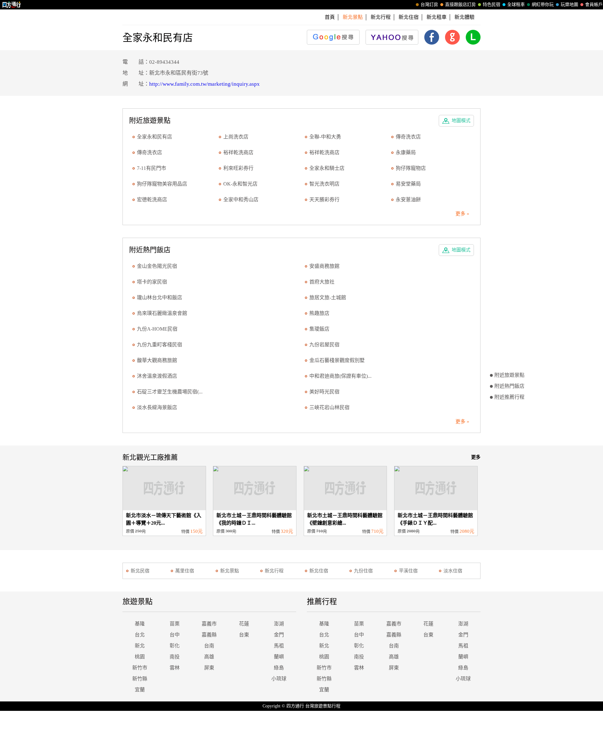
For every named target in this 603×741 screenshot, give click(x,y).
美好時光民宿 (324, 391)
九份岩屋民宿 (324, 344)
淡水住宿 (452, 570)
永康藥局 (406, 152)
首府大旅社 (321, 281)
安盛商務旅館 (324, 266)
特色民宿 (491, 4)
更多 (476, 457)
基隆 (140, 623)
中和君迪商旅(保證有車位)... (340, 376)
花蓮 (244, 623)
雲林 (175, 667)
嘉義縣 (209, 634)
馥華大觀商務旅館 (157, 360)
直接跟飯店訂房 (460, 4)
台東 (244, 634)
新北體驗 (464, 17)
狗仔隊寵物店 (411, 168)
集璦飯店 (319, 329)
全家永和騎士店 (327, 168)
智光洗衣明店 (324, 184)
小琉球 (278, 678)
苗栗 (175, 623)
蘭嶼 (279, 656)
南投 (175, 656)
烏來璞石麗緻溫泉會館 (162, 313)
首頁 (330, 17)
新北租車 (436, 17)
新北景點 (229, 570)
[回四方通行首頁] (12, 4)
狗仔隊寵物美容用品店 (162, 184)
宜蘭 (140, 689)
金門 (279, 634)
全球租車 (516, 4)
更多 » (462, 213)
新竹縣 (139, 678)
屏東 (209, 667)
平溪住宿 (408, 570)
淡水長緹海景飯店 (157, 407)
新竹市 (139, 667)
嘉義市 (209, 623)
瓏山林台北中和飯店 (159, 297)
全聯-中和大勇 (325, 136)
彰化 (175, 645)
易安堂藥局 (408, 184)
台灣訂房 (429, 4)
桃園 (140, 656)
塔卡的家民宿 (152, 281)
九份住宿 (363, 570)
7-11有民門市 (151, 168)
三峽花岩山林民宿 (329, 407)
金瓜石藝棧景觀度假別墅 (337, 360)
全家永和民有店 (154, 136)
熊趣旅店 (319, 313)
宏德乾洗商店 (152, 199)
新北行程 (381, 17)
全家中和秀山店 (240, 199)
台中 (175, 634)
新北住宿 (409, 17)
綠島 (279, 667)
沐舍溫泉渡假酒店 (157, 376)
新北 (140, 645)
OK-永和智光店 (240, 184)
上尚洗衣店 (235, 136)
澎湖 (279, 623)
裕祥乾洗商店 (238, 152)
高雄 (209, 656)
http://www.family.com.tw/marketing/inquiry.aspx (204, 84)
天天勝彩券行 (324, 199)
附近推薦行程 (509, 397)
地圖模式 (461, 120)
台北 (140, 634)
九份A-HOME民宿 (157, 329)
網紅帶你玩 (543, 4)
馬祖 (279, 645)
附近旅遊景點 (509, 375)
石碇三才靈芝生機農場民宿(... (170, 391)
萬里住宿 (184, 570)
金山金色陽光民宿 (157, 266)
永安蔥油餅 (408, 199)
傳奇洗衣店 (408, 136)
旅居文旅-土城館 (327, 297)
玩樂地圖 (569, 4)
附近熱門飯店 (509, 386)
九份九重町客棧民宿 (159, 344)
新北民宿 (140, 570)
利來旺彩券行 (238, 168)
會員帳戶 (594, 4)
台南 (209, 645)
